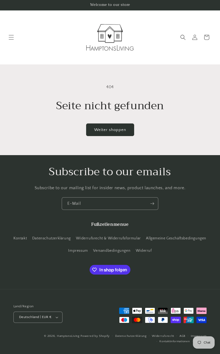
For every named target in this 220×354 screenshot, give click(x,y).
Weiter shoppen (110, 129)
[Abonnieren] (152, 203)
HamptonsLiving (68, 336)
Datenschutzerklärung (51, 238)
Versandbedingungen (111, 251)
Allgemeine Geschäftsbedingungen (176, 238)
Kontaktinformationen (174, 341)
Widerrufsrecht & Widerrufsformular (108, 238)
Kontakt (20, 238)
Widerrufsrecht (163, 336)
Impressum (78, 251)
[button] (11, 37)
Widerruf (144, 251)
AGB (182, 336)
